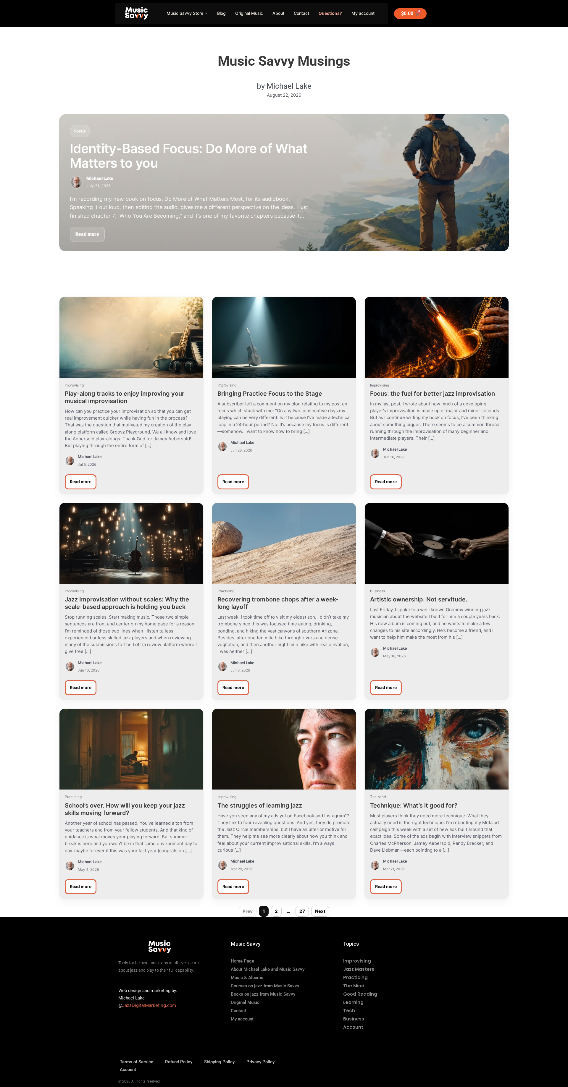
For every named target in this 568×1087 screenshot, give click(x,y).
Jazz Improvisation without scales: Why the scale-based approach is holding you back (127, 603)
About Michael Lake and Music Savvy (267, 969)
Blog (221, 13)
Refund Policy (178, 1062)
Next (320, 911)
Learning (353, 1002)
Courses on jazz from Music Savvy (265, 986)
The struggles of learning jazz (259, 805)
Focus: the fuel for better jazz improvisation (432, 393)
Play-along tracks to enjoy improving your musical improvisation (124, 397)
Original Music (249, 13)
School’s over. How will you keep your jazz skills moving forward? (125, 809)
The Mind (353, 986)
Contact (301, 13)
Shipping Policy (219, 1062)
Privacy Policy (260, 1062)
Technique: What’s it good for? (413, 805)
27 (302, 911)
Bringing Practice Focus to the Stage (269, 393)
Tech (349, 1010)
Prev (248, 911)
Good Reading (360, 994)
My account (363, 13)
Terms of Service (136, 1062)
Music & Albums (247, 977)
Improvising (357, 961)
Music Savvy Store (185, 13)
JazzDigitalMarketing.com (149, 1005)
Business (353, 1019)
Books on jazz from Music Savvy (263, 994)
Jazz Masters (358, 969)
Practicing (355, 977)
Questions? (330, 13)
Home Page (242, 961)
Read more (87, 234)
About (278, 13)
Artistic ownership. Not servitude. (418, 599)
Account (353, 1027)
